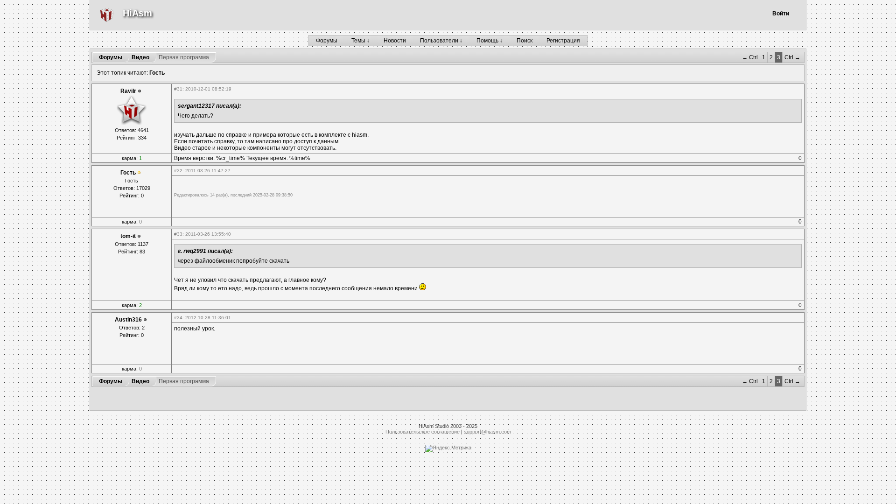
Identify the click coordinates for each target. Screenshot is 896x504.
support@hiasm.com (487, 431)
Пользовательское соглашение (422, 431)
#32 (178, 170)
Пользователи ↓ (441, 40)
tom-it (128, 236)
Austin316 (128, 319)
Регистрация (563, 40)
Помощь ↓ (489, 40)
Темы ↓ (360, 40)
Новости (395, 40)
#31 (178, 88)
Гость (157, 73)
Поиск (524, 40)
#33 (178, 234)
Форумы (326, 40)
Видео (140, 57)
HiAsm (137, 13)
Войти (780, 13)
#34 (178, 317)
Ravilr (128, 91)
